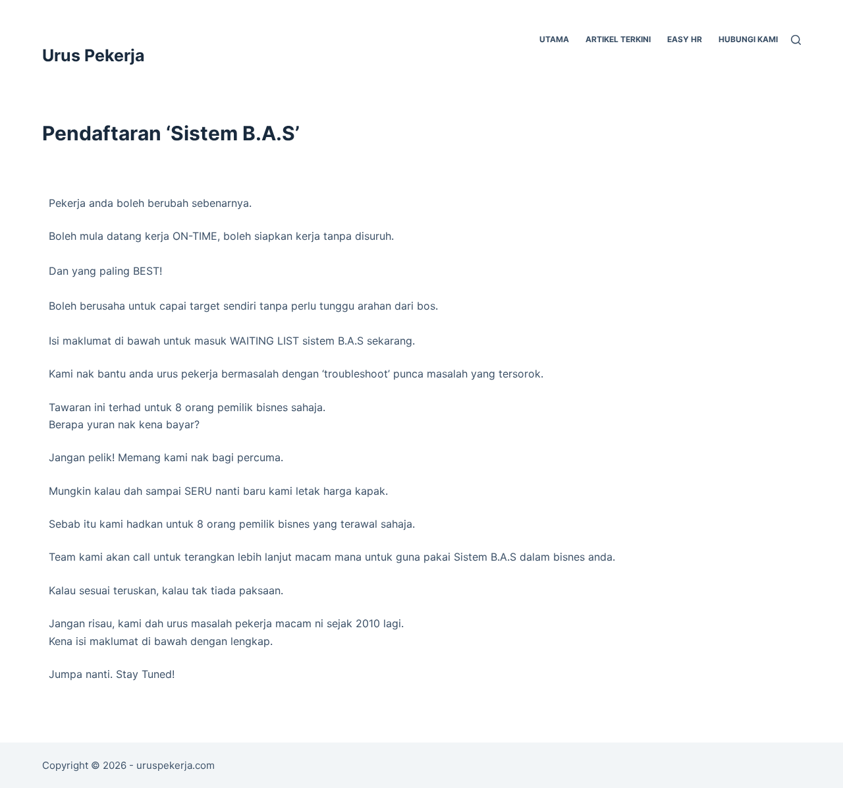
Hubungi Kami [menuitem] (748, 39)
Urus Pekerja (93, 55)
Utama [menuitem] (554, 39)
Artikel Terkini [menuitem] (618, 39)
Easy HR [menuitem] (684, 39)
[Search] (796, 40)
